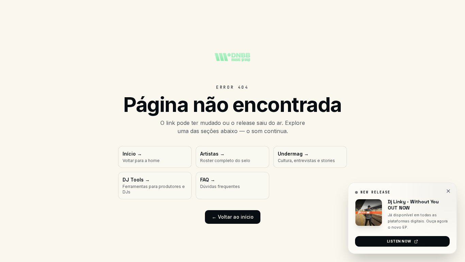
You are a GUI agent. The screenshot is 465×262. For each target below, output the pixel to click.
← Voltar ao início (233, 217)
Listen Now (399, 241)
